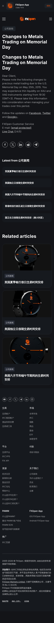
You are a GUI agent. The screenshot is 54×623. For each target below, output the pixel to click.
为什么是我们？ (36, 478)
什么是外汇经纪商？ (11, 503)
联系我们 (33, 486)
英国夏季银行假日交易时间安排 (20, 171)
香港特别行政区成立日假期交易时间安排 (25, 206)
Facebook (35, 113)
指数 (31, 422)
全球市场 (33, 413)
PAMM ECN (7, 525)
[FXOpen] (27, 19)
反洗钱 (26, 601)
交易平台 (6, 452)
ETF (31, 434)
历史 (31, 482)
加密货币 (33, 439)
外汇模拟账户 (8, 418)
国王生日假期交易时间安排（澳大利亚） (25, 217)
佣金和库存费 (8, 422)
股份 (31, 430)
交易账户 (6, 413)
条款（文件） (16, 601)
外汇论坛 (6, 486)
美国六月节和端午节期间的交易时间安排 (25, 194)
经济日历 (6, 474)
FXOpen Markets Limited (13, 582)
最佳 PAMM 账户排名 (11, 520)
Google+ (12, 116)
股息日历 (6, 482)
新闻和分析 (7, 478)
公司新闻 (33, 474)
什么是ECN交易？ (10, 499)
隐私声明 (5, 601)
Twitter (46, 113)
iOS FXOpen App (37, 516)
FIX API (5, 460)
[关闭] (3, 5)
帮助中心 (6, 491)
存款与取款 (34, 452)
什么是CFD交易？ (10, 495)
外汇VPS (6, 456)
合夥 (31, 491)
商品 (31, 426)
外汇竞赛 (6, 542)
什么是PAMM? (8, 516)
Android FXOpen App (39, 520)
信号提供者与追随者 (11, 529)
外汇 (31, 418)
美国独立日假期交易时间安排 (19, 182)
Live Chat (8, 131)
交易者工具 (7, 426)
